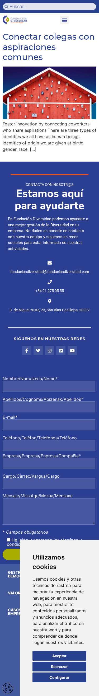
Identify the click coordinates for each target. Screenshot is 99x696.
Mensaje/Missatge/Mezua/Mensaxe (38, 495)
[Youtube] (72, 350)
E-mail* (10, 417)
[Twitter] (38, 350)
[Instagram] (49, 350)
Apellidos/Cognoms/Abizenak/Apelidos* (43, 399)
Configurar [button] (59, 677)
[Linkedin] (60, 350)
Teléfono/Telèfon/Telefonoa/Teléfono (40, 438)
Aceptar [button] (59, 655)
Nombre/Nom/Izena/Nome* (30, 379)
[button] (64, 20)
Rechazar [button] (59, 666)
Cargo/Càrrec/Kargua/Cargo (31, 476)
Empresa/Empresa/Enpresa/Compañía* (42, 456)
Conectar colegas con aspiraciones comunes (49, 46)
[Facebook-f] (26, 350)
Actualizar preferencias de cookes (8, 688)
